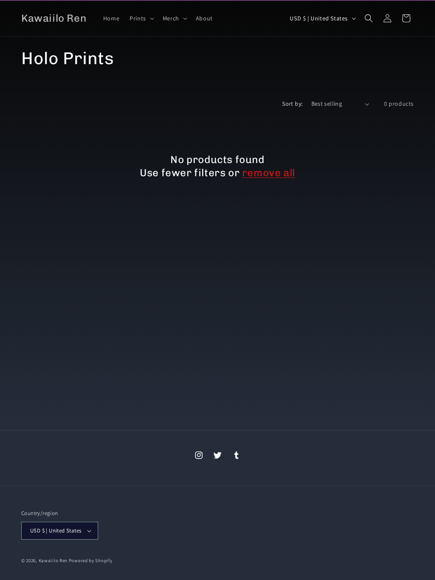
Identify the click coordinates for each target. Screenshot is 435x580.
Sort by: (292, 103)
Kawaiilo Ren (53, 560)
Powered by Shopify (91, 560)
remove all (268, 172)
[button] (141, 18)
